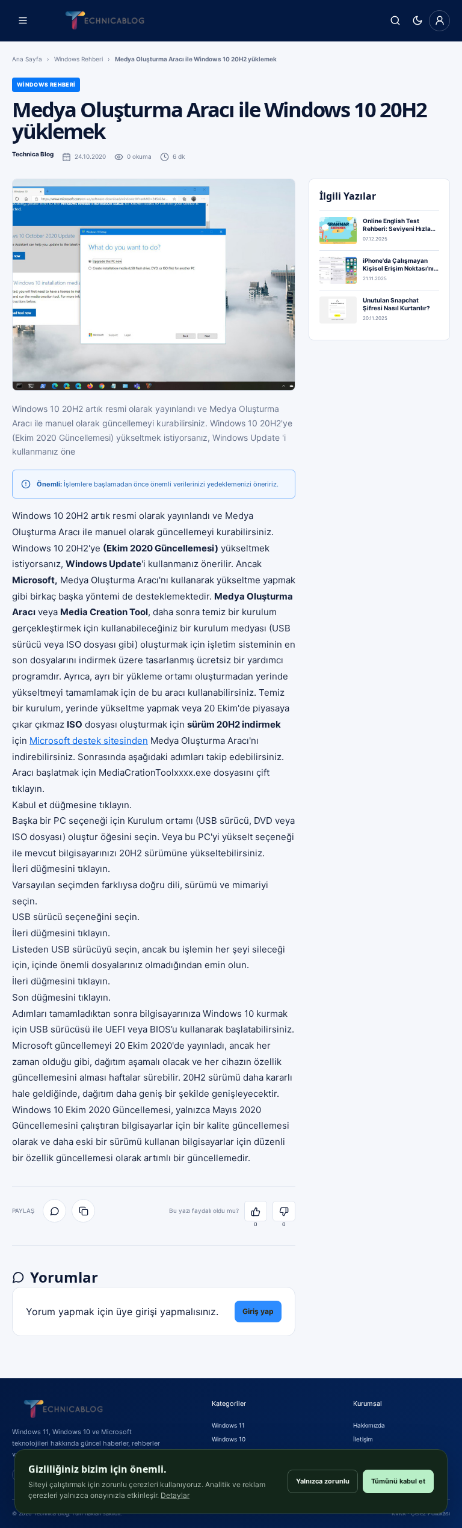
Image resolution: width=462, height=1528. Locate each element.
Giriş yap (258, 1311)
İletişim (363, 1439)
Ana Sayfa (27, 59)
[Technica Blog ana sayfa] (105, 20)
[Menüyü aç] (22, 20)
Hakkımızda (369, 1425)
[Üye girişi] (439, 20)
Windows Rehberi (78, 59)
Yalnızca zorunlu (323, 1481)
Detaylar (175, 1495)
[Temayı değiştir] (417, 20)
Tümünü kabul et (398, 1481)
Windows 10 (228, 1439)
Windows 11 (228, 1425)
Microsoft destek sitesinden (88, 740)
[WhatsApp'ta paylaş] (54, 1211)
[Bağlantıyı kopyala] (83, 1211)
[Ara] (394, 20)
